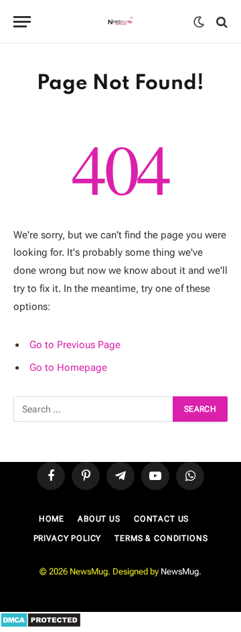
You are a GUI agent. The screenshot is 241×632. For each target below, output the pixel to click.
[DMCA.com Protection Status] (40, 624)
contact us (161, 519)
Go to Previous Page (74, 345)
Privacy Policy (67, 538)
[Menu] (22, 22)
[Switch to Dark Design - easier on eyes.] (199, 22)
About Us (99, 519)
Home (51, 519)
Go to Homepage (68, 368)
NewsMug (180, 571)
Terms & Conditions (161, 538)
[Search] (221, 22)
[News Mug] (121, 22)
